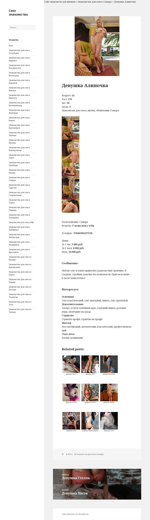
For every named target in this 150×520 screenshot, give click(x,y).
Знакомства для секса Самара (95, 1)
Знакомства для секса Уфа (21, 222)
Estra (70, 454)
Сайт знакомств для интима (59, 1)
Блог (11, 45)
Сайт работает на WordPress (75, 514)
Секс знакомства (18, 12)
